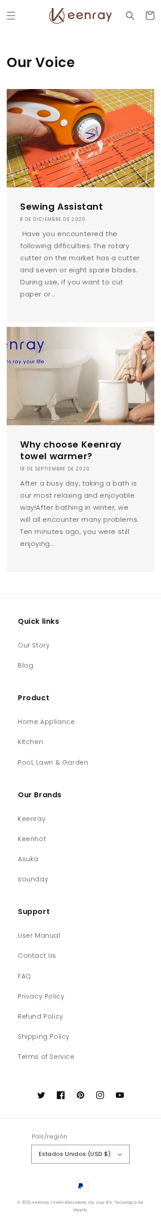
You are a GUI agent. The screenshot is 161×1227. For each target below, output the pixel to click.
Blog (25, 665)
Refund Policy (41, 1016)
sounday (33, 879)
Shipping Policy (44, 1036)
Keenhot (32, 838)
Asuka (28, 859)
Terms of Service (46, 1056)
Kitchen (30, 741)
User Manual (39, 935)
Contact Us (37, 955)
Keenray (32, 818)
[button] (11, 15)
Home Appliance (46, 721)
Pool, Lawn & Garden (53, 762)
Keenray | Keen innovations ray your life (72, 1202)
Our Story (34, 645)
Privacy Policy (41, 996)
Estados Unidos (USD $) (75, 1154)
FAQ (24, 976)
